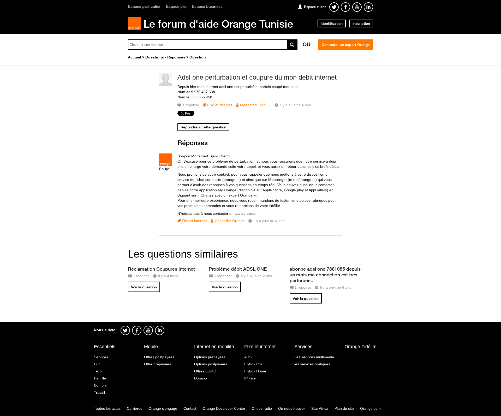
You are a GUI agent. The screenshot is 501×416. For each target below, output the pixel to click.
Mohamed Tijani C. (255, 105)
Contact (189, 408)
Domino (200, 378)
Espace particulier (144, 6)
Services (101, 357)
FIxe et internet (260, 346)
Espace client (315, 7)
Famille (100, 378)
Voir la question (144, 287)
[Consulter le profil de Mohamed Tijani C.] (165, 85)
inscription (361, 23)
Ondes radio (262, 408)
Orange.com (370, 408)
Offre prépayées (157, 364)
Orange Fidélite (360, 346)
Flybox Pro (253, 364)
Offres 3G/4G (205, 371)
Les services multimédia (314, 357)
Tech (98, 371)
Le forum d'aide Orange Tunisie (218, 23)
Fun (97, 364)
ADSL (249, 357)
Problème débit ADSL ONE (238, 269)
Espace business (207, 6)
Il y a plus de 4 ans (268, 221)
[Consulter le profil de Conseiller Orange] (165, 165)
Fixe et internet (219, 105)
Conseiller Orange (230, 221)
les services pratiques (312, 364)
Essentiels (104, 346)
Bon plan (101, 385)
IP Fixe (250, 378)
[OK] (292, 44)
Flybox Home (255, 371)
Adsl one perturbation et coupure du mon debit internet (257, 77)
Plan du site (344, 408)
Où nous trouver (291, 408)
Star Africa (319, 408)
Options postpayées (210, 364)
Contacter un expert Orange (346, 44)
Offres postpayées (159, 357)
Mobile (151, 346)
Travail (99, 392)
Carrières (134, 408)
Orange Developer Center (223, 408)
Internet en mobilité (214, 346)
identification (332, 23)
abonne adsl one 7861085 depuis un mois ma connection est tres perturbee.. (325, 274)
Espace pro (176, 6)
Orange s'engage (162, 408)
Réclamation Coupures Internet (161, 269)
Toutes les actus (107, 408)
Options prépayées (209, 357)
